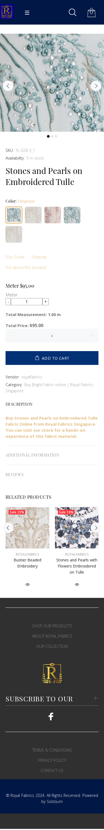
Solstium (55, 801)
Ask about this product (26, 267)
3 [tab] (56, 136)
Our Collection (52, 646)
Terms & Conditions (52, 750)
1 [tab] (48, 136)
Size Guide (15, 256)
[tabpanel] (52, 83)
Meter (12, 295)
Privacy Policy (52, 760)
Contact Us (52, 770)
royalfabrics (32, 377)
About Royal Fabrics (52, 636)
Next (96, 86)
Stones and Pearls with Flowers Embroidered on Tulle (76, 566)
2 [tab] (52, 136)
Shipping (38, 256)
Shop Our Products (52, 626)
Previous (8, 86)
